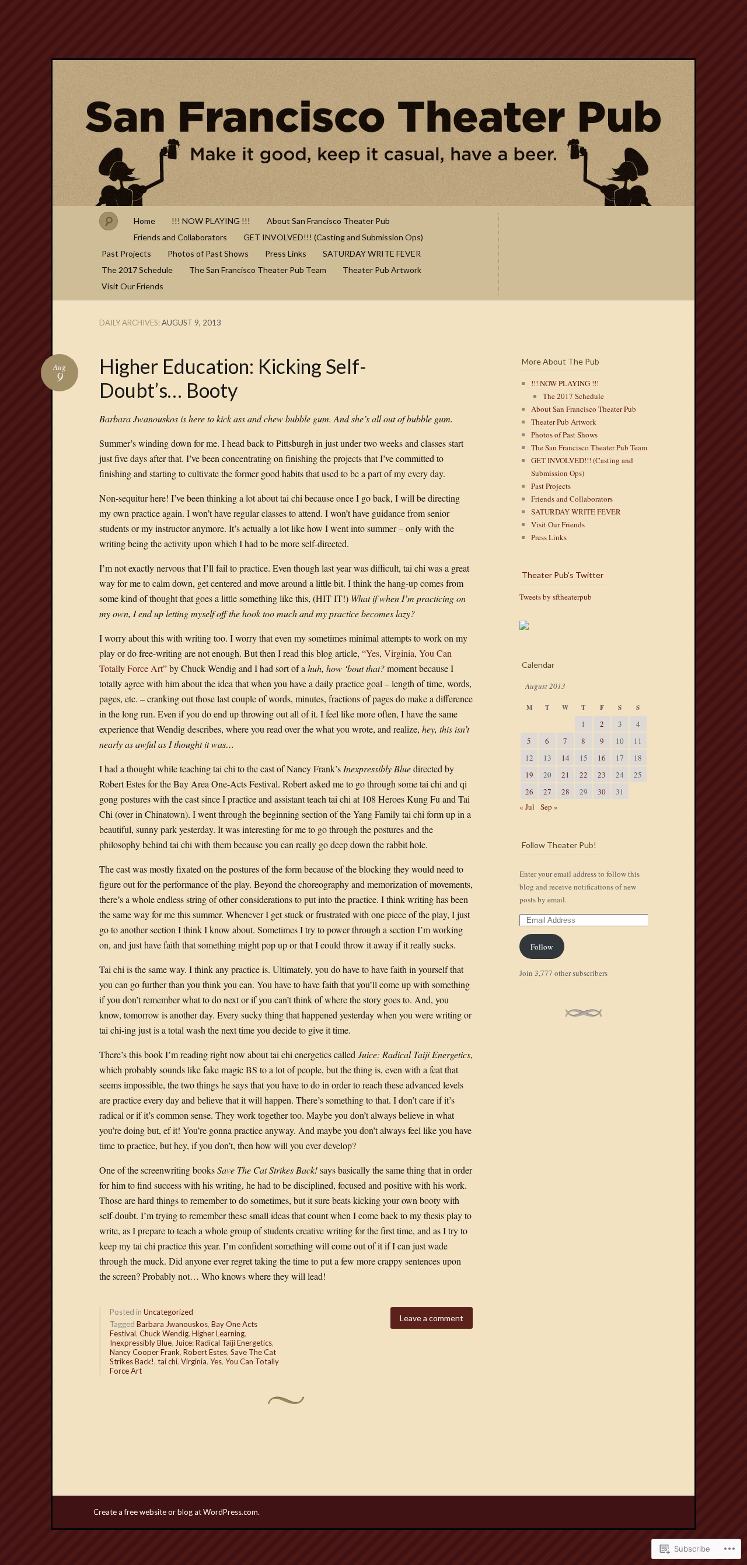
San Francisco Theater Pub (373, 133)
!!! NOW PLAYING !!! (211, 221)
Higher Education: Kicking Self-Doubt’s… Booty (232, 378)
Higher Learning (218, 1333)
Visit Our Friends (132, 286)
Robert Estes (205, 1352)
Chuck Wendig (164, 1333)
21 (565, 774)
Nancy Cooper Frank (145, 1352)
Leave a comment (431, 1318)
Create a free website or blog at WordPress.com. (176, 1512)
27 (547, 791)
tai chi (167, 1361)
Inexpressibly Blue (141, 1342)
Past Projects (126, 253)
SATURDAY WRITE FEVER (372, 253)
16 (602, 757)
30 (602, 791)
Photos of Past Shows (208, 253)
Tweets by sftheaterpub (555, 596)
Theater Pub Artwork (382, 270)
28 (565, 791)
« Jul (527, 806)
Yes (216, 1361)
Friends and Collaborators (180, 237)
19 (529, 774)
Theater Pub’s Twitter (562, 575)
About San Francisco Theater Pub (328, 221)
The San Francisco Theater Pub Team (257, 270)
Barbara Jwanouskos (172, 1324)
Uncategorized (168, 1312)
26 (529, 791)
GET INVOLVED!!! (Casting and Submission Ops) (333, 237)
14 (565, 757)
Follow (541, 946)
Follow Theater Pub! (559, 845)
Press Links (285, 253)
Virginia (194, 1361)
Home (144, 221)
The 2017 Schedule (137, 270)
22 (584, 774)
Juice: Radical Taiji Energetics (223, 1342)
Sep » (549, 806)
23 (602, 774)
